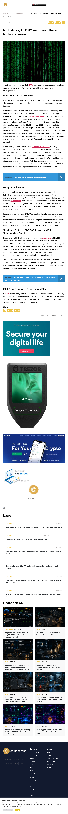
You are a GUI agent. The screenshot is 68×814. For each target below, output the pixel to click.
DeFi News (16, 759)
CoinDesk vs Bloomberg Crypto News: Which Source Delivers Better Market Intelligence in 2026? (18, 667)
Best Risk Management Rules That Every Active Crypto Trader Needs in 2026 (49, 700)
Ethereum (19, 13)
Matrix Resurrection (37, 116)
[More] (63, 22)
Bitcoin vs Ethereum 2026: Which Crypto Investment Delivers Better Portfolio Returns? (32, 567)
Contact (49, 755)
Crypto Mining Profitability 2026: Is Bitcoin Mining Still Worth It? (27, 539)
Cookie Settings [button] (8, 810)
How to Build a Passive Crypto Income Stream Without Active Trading (48, 667)
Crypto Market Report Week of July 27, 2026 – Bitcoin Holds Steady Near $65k (16, 635)
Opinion (32, 770)
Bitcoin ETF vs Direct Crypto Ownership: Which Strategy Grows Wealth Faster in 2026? (33, 553)
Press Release (18, 767)
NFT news (54, 315)
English (36, 4)
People (31, 764)
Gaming (32, 767)
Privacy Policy (51, 761)
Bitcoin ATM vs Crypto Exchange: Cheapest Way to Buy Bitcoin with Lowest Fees (34, 527)
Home (5, 13)
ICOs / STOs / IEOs (35, 752)
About (48, 752)
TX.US (6, 294)
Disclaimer (50, 764)
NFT (48, 315)
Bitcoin (16, 763)
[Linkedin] (56, 22)
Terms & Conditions (52, 758)
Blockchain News (8, 763)
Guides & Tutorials (8, 767)
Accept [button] (17, 810)
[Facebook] (49, 22)
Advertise (49, 767)
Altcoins (22, 763)
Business (32, 773)
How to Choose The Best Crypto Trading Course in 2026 (48, 634)
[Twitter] (52, 22)
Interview (32, 761)
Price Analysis (33, 755)
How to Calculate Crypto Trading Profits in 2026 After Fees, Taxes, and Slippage (17, 732)
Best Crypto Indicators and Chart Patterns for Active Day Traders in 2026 (49, 732)
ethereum (42, 315)
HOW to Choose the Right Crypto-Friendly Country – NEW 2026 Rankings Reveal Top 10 (33, 596)
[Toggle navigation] (62, 4)
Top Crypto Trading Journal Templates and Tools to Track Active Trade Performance (16, 700)
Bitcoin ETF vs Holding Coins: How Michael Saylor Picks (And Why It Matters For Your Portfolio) (33, 581)
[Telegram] (59, 22)
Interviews (32, 792)
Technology (33, 758)
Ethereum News (7, 759)
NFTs (30, 85)
